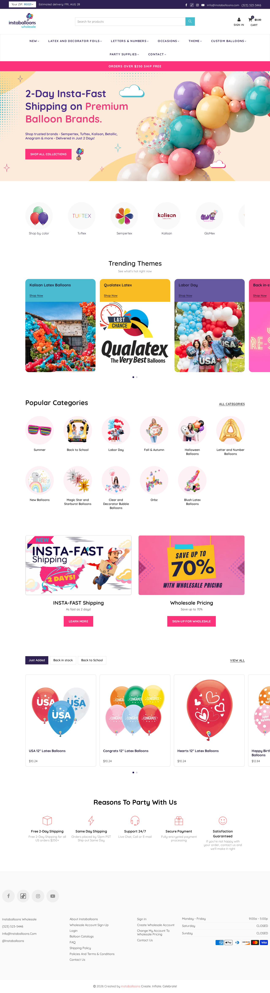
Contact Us (77, 960)
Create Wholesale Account (155, 925)
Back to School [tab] (92, 660)
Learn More (78, 621)
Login (73, 931)
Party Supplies (123, 54)
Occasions (167, 41)
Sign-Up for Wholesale (191, 621)
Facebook (8, 896)
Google (192, 5)
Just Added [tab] (37, 660)
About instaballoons (84, 919)
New (33, 41)
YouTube (52, 896)
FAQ (73, 942)
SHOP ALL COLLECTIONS (48, 154)
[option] (135, 66)
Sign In (141, 919)
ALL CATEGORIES (232, 404)
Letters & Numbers (128, 41)
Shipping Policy (80, 948)
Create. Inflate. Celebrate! (149, 986)
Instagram (38, 896)
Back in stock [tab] (63, 660)
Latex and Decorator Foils (74, 41)
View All (237, 660)
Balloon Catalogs (82, 936)
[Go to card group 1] (133, 377)
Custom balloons (227, 41)
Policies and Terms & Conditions (92, 954)
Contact (156, 54)
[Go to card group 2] (137, 377)
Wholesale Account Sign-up (89, 925)
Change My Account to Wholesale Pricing (153, 932)
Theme (194, 41)
